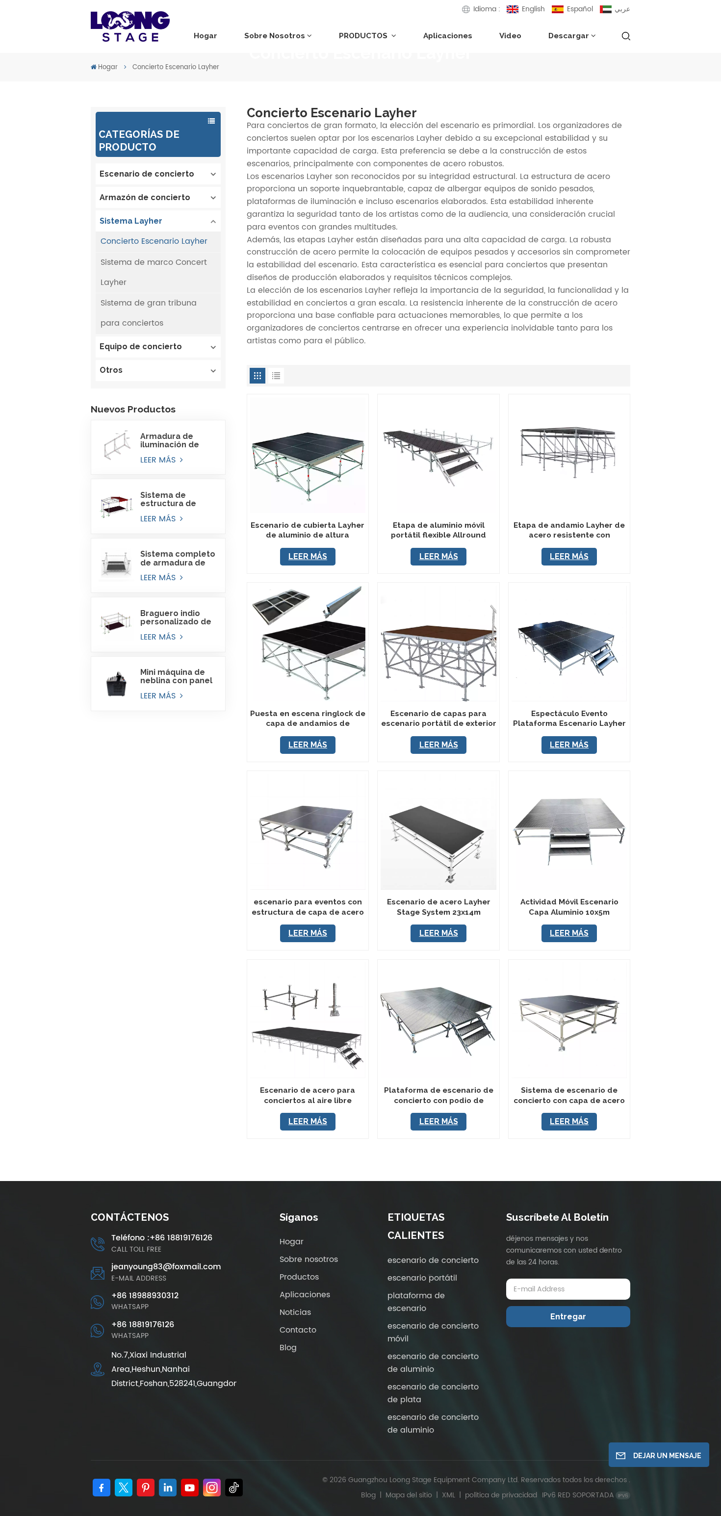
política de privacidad (501, 1495)
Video (510, 35)
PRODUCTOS (364, 35)
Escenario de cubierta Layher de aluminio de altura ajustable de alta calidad (307, 530)
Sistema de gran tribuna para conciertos (149, 313)
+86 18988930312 (145, 1296)
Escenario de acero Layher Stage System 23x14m (438, 907)
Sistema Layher (131, 221)
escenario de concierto (433, 1260)
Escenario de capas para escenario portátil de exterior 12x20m (438, 719)
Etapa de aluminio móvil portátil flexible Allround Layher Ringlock (438, 530)
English (533, 9)
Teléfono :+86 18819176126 (161, 1238)
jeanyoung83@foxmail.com (166, 1267)
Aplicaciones (447, 35)
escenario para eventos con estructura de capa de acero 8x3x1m (308, 907)
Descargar (568, 35)
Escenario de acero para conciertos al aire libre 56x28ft (307, 1095)
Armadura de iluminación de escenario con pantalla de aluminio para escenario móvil (172, 440)
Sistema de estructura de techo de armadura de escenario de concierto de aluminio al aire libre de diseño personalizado (171, 499)
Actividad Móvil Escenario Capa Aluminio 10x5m (569, 907)
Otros (111, 370)
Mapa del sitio (410, 1495)
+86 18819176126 (142, 1325)
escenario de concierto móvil (433, 1332)
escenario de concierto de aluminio (433, 1363)
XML (448, 1495)
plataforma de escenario (416, 1302)
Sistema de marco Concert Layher (154, 272)
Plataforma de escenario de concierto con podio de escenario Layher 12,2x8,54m (438, 1095)
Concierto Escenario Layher (154, 241)
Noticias (295, 1312)
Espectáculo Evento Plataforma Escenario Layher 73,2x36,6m (569, 719)
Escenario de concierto (147, 174)
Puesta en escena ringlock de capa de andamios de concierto (307, 719)
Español (580, 9)
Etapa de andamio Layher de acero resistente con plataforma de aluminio (569, 530)
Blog (288, 1347)
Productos (299, 1277)
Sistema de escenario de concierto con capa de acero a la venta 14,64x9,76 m (569, 1095)
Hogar (205, 35)
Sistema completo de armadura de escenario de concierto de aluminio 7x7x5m (177, 558)
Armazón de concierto (145, 197)
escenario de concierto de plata (433, 1393)
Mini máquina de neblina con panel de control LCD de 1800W (177, 676)
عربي (622, 9)
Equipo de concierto (141, 346)
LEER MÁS (159, 460)
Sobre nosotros (274, 35)
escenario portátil (422, 1278)
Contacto (298, 1330)
